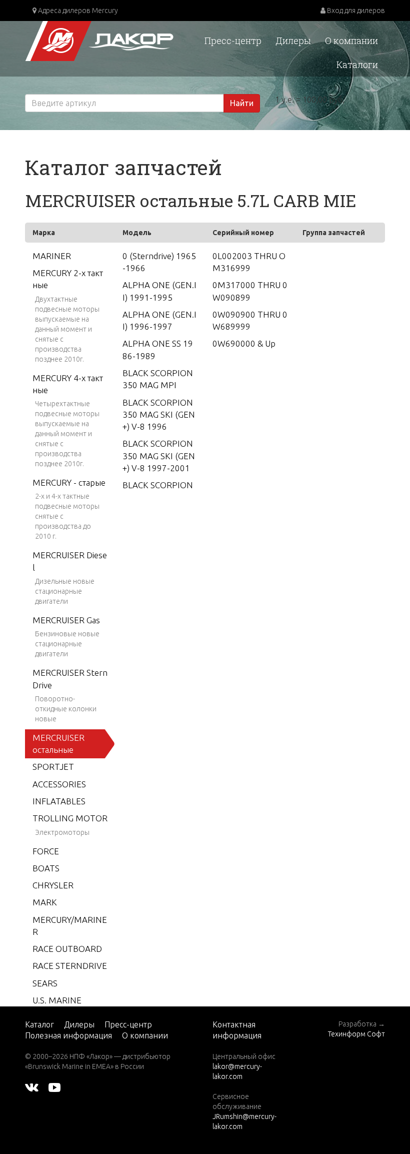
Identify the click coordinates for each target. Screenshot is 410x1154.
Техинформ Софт (356, 1034)
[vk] (31, 1086)
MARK (44, 902)
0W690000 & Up (244, 343)
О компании (351, 41)
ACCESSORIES (59, 784)
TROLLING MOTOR (70, 818)
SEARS (45, 983)
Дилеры (293, 41)
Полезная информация (68, 1035)
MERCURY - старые (69, 482)
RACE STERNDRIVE (69, 965)
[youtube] (54, 1086)
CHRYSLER (53, 885)
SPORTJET (53, 766)
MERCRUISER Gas (66, 620)
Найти (242, 103)
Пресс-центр (233, 41)
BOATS (46, 868)
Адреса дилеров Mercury (77, 11)
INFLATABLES (59, 801)
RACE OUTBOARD (67, 948)
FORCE (45, 851)
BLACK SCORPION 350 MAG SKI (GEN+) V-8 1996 (158, 415)
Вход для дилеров (355, 11)
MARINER (51, 256)
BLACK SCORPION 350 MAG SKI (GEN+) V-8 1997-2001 (158, 456)
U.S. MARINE (57, 1000)
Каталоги (357, 65)
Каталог (39, 1024)
